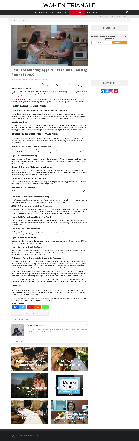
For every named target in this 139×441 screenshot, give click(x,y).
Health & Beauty (42, 12)
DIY (66, 12)
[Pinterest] (30, 307)
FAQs (113, 16)
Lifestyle (56, 12)
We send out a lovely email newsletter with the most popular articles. (109, 37)
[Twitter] (22, 307)
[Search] (127, 12)
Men (88, 12)
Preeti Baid (17, 80)
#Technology (43, 314)
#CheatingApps (18, 314)
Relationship (76, 12)
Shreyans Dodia (70, 421)
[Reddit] (37, 307)
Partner (119, 16)
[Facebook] (15, 307)
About (107, 16)
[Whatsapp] (45, 307)
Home (101, 16)
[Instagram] (111, 91)
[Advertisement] (109, 63)
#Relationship (31, 314)
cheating (45, 102)
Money (96, 12)
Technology (37, 80)
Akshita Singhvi (31, 368)
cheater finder (30, 170)
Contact (126, 16)
